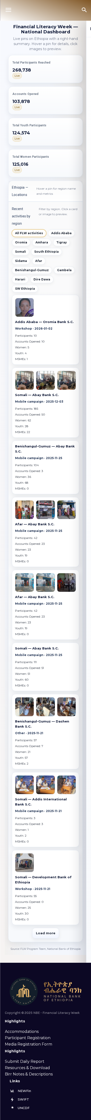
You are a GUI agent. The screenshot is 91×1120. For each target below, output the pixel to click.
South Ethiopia (46, 251)
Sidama (21, 261)
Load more (45, 933)
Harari (20, 279)
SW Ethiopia (25, 288)
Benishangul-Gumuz (32, 270)
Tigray (61, 242)
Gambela (64, 270)
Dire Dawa (41, 279)
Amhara (41, 242)
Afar (38, 261)
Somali (20, 251)
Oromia (21, 242)
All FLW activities (29, 233)
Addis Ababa (61, 233)
